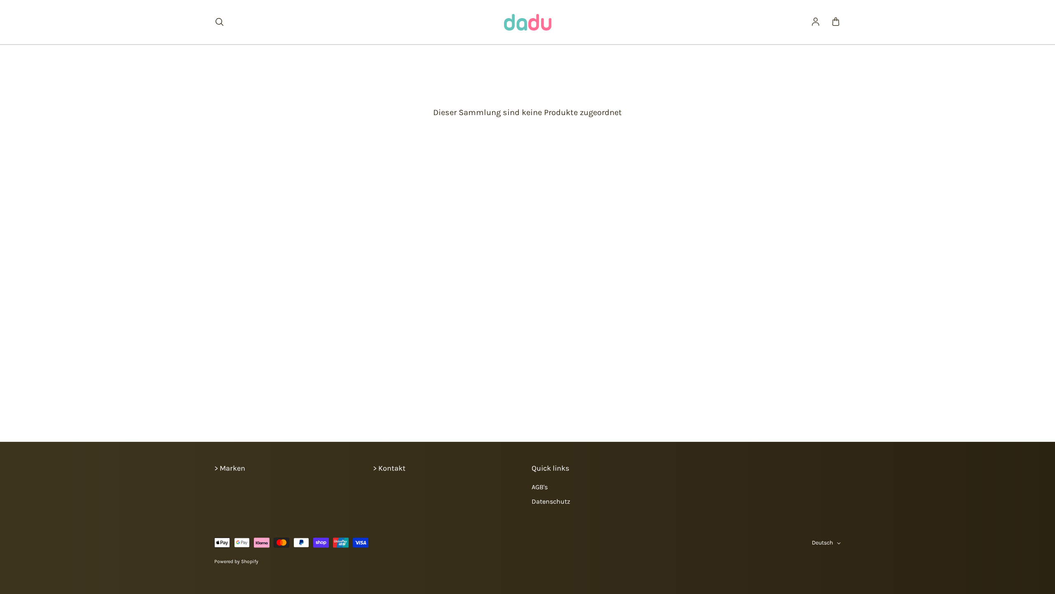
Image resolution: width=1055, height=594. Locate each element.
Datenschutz (551, 501)
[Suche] (219, 22)
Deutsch (822, 542)
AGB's (540, 487)
